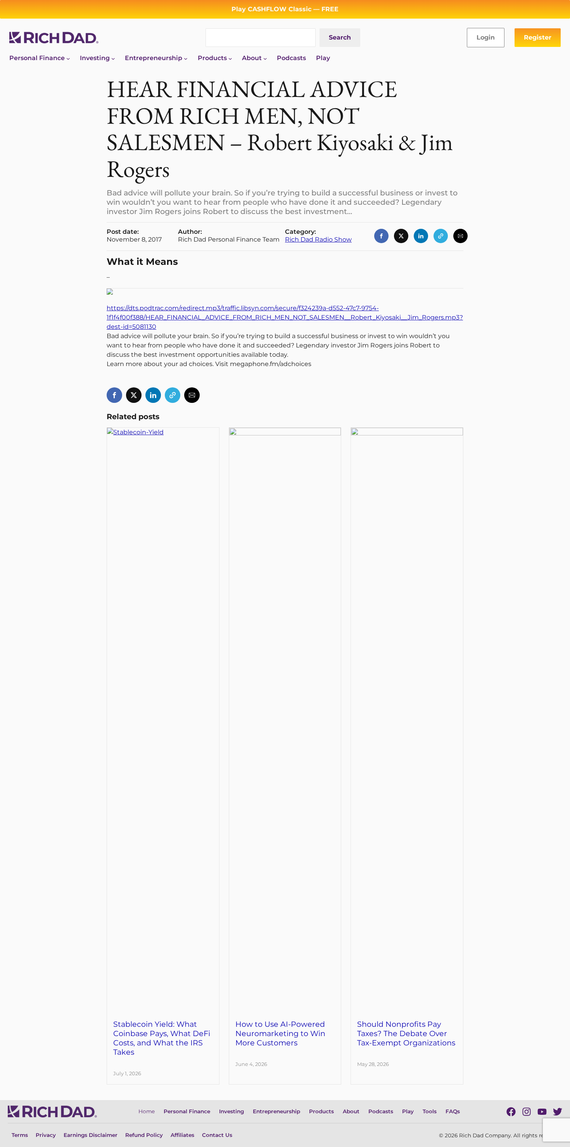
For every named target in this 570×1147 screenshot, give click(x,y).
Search (340, 37)
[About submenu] (265, 58)
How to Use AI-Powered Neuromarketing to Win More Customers (280, 1033)
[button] (381, 236)
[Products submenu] (230, 58)
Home (146, 1111)
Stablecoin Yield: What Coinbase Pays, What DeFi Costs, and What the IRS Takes (161, 1038)
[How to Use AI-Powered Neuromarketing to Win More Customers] (285, 432)
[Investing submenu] (113, 58)
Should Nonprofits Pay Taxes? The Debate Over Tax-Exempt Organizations (406, 1033)
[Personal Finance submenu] (68, 58)
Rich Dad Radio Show (318, 239)
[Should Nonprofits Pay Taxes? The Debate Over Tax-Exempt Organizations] (407, 432)
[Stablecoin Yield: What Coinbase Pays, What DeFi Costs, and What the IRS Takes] (163, 432)
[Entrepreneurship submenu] (186, 58)
